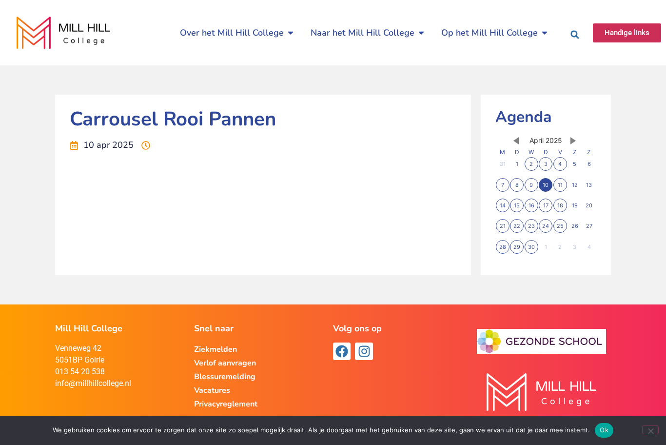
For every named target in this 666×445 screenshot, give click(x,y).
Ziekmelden (215, 349)
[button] (574, 34)
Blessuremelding (224, 376)
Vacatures (212, 390)
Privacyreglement (225, 404)
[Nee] (650, 429)
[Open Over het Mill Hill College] (290, 33)
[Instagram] (363, 351)
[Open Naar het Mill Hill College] (421, 33)
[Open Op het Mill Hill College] (544, 33)
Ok (604, 430)
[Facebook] (342, 351)
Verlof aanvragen (225, 363)
